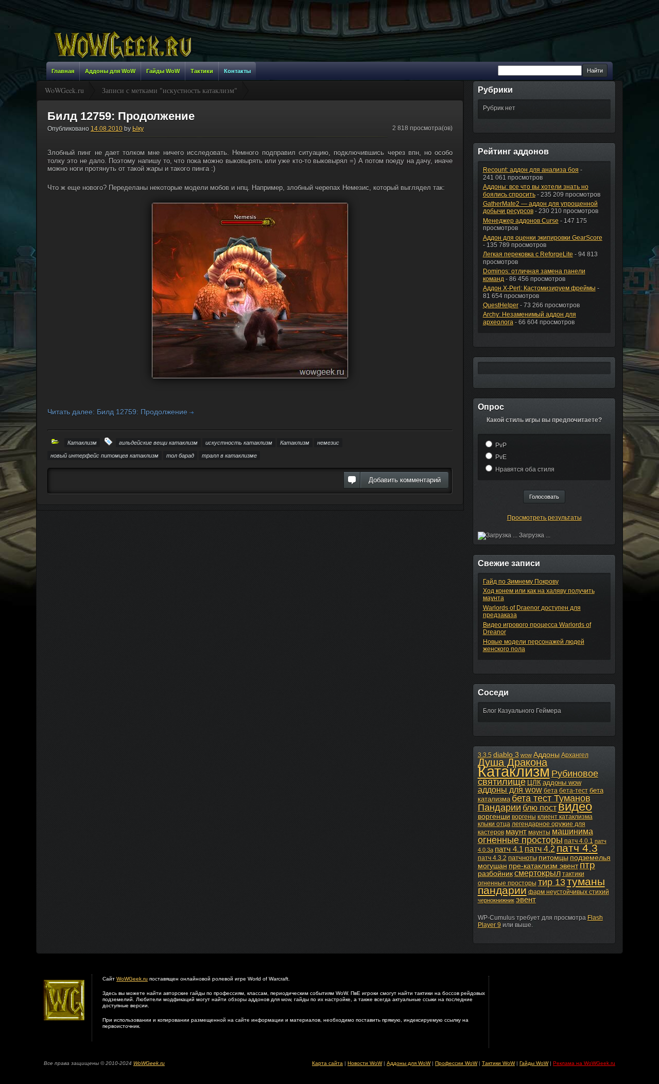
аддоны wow (562, 782)
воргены (524, 816)
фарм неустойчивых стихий (568, 892)
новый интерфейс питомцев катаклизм (104, 455)
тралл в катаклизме (229, 455)
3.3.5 (485, 755)
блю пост (540, 807)
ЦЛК (534, 782)
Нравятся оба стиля (524, 469)
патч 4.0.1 (578, 841)
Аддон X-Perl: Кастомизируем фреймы (539, 288)
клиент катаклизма (565, 816)
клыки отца (494, 824)
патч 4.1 (509, 849)
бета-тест (573, 790)
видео (575, 806)
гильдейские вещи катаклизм (158, 443)
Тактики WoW (498, 1063)
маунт (516, 831)
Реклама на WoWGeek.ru (584, 1063)
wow (526, 755)
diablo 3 (506, 754)
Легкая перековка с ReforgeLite (528, 254)
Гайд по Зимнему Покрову (521, 581)
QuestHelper (500, 305)
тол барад (180, 455)
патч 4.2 (540, 848)
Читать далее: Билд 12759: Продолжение (118, 412)
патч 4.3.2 (492, 858)
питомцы (553, 857)
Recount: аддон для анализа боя (531, 169)
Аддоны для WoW (408, 1063)
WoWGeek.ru (132, 979)
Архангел (574, 755)
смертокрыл (537, 873)
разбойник (495, 873)
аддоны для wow (510, 789)
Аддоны (546, 754)
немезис (328, 443)
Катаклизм (82, 443)
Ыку (138, 128)
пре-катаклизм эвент (543, 866)
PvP (501, 445)
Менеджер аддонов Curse (521, 220)
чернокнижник (496, 900)
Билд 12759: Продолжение (121, 116)
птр (587, 865)
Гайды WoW (533, 1063)
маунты (539, 832)
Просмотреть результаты (544, 517)
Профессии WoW (456, 1063)
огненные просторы (520, 840)
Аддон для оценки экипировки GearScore (542, 237)
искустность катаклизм (238, 443)
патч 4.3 (577, 848)
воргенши (494, 816)
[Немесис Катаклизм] (250, 290)
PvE (501, 457)
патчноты (522, 858)
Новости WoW (365, 1063)
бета (551, 790)
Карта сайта (327, 1063)
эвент (526, 899)
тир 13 (551, 882)
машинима (572, 831)
